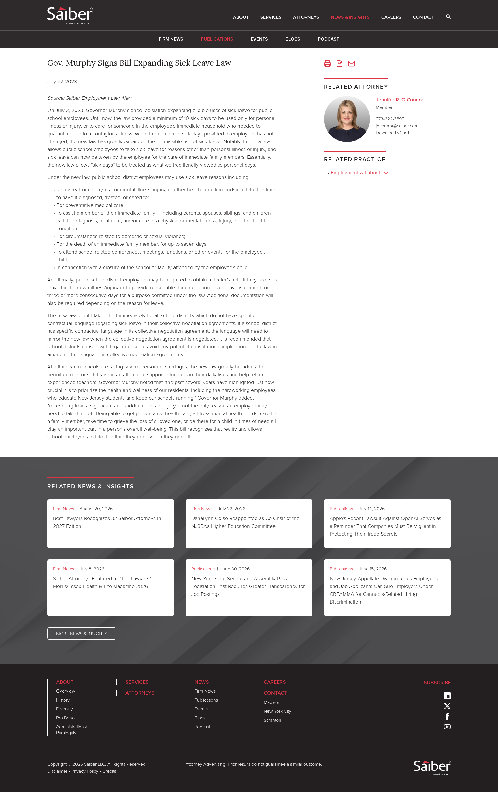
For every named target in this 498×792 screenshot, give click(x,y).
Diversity (64, 709)
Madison (272, 702)
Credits (109, 771)
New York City (277, 711)
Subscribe (437, 682)
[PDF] (339, 64)
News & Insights (350, 17)
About (241, 17)
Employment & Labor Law (359, 172)
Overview (65, 691)
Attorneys (306, 17)
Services (271, 17)
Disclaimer (57, 771)
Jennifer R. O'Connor (399, 99)
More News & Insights (81, 633)
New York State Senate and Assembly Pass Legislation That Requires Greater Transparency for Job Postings (248, 586)
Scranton (272, 720)
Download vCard (392, 132)
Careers (391, 17)
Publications (217, 39)
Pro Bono (65, 717)
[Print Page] (327, 64)
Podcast (328, 39)
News (202, 682)
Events (259, 39)
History (63, 700)
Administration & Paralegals (72, 729)
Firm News (171, 39)
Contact (423, 17)
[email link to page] (351, 64)
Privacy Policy (84, 771)
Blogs (293, 39)
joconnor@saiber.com (397, 125)
